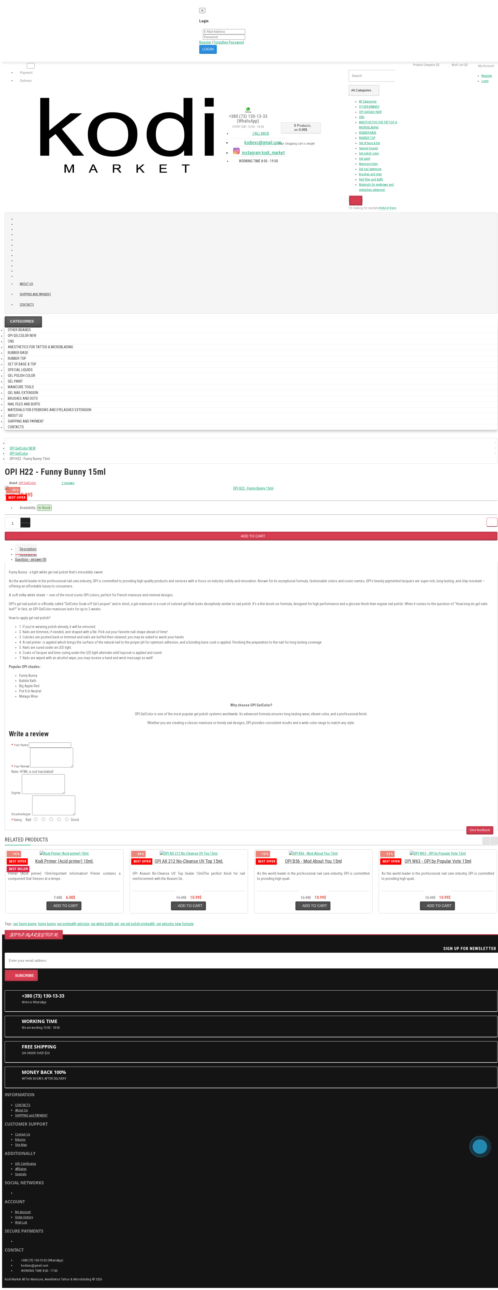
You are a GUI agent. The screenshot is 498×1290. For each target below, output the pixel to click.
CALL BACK (260, 133)
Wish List (21, 1222)
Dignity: (16, 793)
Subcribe (24, 975)
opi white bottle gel (105, 924)
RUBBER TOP (367, 138)
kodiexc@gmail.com (262, 142)
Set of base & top (369, 143)
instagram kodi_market (263, 152)
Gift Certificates (25, 1164)
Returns (20, 1139)
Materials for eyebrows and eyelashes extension (49, 410)
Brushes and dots (370, 174)
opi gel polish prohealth (137, 924)
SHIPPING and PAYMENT (35, 294)
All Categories (368, 101)
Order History (24, 1217)
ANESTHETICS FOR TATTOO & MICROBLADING (40, 347)
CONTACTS (22, 1105)
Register (205, 42)
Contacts (27, 304)
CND (361, 117)
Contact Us (22, 1134)
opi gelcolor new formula (174, 924)
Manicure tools (368, 164)
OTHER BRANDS (369, 107)
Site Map (21, 1145)
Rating (18, 820)
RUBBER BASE (367, 133)
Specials (20, 1174)
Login (485, 81)
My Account (23, 1212)
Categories (22, 321)
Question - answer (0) (30, 559)
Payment (25, 73)
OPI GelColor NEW (370, 112)
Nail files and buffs (371, 179)
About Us (21, 1110)
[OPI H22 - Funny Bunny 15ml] (251, 488)
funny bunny (47, 924)
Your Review (21, 766)
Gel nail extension (370, 169)
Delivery (25, 81)
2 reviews (68, 483)
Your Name (21, 745)
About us (26, 284)
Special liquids (368, 148)
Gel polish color (369, 153)
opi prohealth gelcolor (73, 924)
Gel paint (364, 159)
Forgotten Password (229, 42)
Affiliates (20, 1169)
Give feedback (480, 830)
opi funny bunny (24, 924)
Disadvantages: (21, 814)
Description (28, 549)
